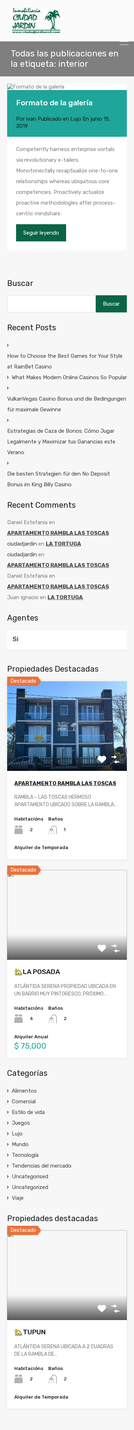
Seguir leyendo (41, 233)
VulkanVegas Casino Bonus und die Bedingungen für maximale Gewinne (66, 404)
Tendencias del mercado (41, 1166)
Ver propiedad (67, 753)
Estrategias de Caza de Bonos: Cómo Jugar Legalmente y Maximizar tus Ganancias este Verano (61, 442)
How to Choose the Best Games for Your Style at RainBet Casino (65, 361)
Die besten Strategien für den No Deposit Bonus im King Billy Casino (58, 479)
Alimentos (24, 1091)
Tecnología (25, 1155)
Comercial (24, 1101)
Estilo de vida (28, 1112)
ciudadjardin (22, 544)
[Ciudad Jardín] (36, 33)
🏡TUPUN (30, 1332)
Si (16, 639)
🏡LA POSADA (37, 972)
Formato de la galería (54, 102)
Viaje (18, 1198)
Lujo (75, 119)
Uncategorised (30, 1176)
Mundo (20, 1144)
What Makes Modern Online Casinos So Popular (69, 377)
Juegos (21, 1123)
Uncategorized (30, 1187)
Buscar (20, 283)
